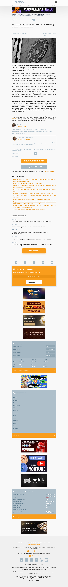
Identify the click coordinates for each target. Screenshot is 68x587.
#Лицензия (52, 149)
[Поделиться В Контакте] (37, 20)
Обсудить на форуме (34, 167)
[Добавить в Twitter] (25, 20)
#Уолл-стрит (15, 149)
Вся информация (18, 517)
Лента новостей (19, 216)
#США (46, 149)
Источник (15, 156)
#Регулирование (16, 150)
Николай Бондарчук (22, 126)
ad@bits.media (35, 556)
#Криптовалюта (28, 149)
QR (47, 578)
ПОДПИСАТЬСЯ (33, 282)
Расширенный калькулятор (20, 370)
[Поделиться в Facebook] (22, 20)
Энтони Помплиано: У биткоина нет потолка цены (29, 209)
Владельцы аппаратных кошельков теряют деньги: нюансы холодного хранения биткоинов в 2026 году (34, 202)
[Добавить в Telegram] (29, 20)
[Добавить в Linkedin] (33, 20)
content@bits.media (35, 551)
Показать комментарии (34, 161)
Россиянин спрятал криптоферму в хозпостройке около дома (32, 199)
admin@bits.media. (34, 573)
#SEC (21, 149)
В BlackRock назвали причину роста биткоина (27, 183)
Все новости (34, 251)
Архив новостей (34, 581)
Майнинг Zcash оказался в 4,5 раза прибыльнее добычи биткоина (33, 193)
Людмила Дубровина (24, 139)
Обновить (16, 435)
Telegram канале (48, 171)
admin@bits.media (35, 544)
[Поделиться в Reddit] (41, 20)
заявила (14, 119)
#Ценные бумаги (39, 149)
